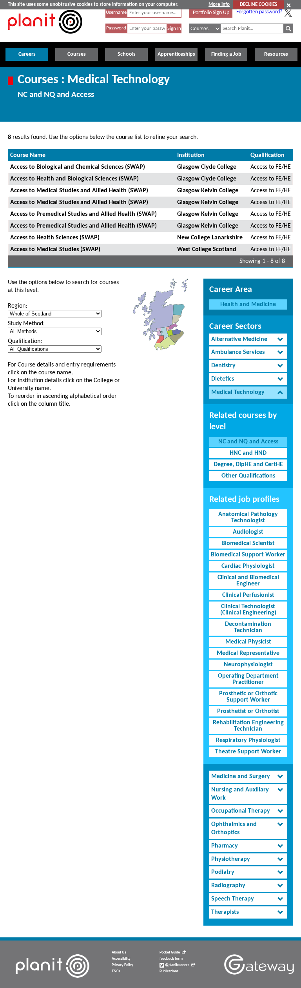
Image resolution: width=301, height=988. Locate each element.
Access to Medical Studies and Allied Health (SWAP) (79, 191)
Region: (17, 306)
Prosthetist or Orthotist (248, 711)
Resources (276, 54)
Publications (169, 971)
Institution (191, 155)
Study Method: (26, 324)
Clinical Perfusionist (248, 595)
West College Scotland (206, 249)
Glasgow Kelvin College (207, 191)
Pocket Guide (170, 952)
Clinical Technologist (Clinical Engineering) (248, 609)
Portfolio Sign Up (211, 13)
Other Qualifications (248, 476)
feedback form (171, 959)
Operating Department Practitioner (248, 679)
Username (116, 12)
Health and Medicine (248, 304)
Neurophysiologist (248, 665)
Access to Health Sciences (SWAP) (55, 238)
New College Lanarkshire (210, 238)
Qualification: (25, 341)
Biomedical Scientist (248, 543)
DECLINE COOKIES (258, 4)
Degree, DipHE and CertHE (248, 464)
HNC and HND (248, 453)
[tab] (248, 340)
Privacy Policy (122, 965)
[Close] (288, 5)
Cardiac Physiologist (248, 566)
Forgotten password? (259, 12)
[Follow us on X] (288, 13)
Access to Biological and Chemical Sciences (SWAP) (77, 167)
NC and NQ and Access (248, 442)
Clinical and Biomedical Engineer (248, 580)
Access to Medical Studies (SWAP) (55, 249)
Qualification (267, 155)
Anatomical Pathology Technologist (248, 517)
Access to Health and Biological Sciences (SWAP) (74, 179)
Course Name (27, 155)
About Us (119, 952)
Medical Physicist (248, 642)
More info (219, 4)
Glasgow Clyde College (206, 167)
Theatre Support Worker (248, 752)
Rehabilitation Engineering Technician (248, 726)
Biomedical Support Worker (248, 555)
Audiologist (248, 532)
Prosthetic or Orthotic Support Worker (248, 697)
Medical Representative (248, 653)
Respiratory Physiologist (248, 740)
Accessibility (121, 959)
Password (116, 28)
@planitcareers (176, 965)
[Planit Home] (45, 38)
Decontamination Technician (248, 627)
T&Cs (116, 971)
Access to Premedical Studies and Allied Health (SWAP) (83, 214)
